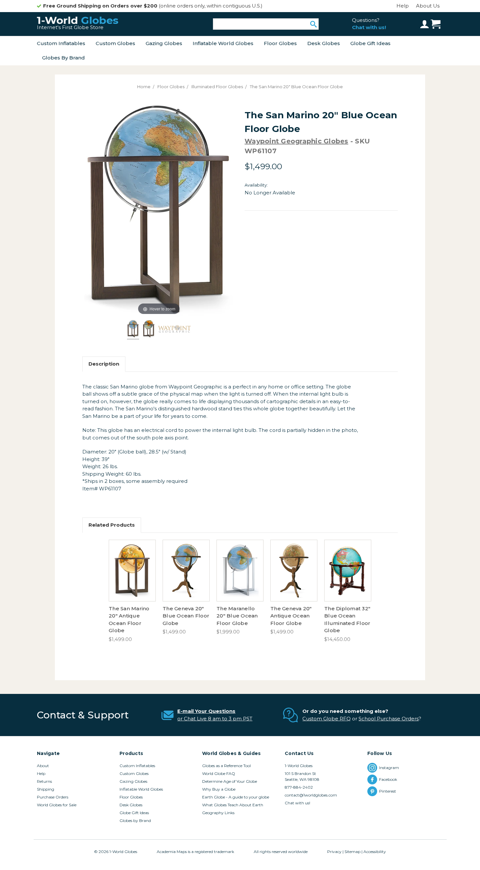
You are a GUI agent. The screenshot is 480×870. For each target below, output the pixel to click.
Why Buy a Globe (218, 789)
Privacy (334, 851)
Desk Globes (323, 43)
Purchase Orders (52, 797)
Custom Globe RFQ (326, 718)
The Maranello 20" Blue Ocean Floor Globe (237, 615)
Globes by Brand (63, 58)
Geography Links (218, 812)
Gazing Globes (164, 43)
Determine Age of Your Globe (229, 781)
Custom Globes (115, 43)
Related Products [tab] (111, 525)
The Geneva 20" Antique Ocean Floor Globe (291, 615)
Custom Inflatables (61, 43)
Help (402, 6)
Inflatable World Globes (223, 43)
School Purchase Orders (389, 718)
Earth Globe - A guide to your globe (235, 797)
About (43, 765)
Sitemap (352, 851)
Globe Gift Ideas (370, 43)
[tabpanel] (132, 591)
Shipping (45, 789)
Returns (44, 781)
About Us (428, 6)
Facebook (388, 779)
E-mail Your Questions (206, 711)
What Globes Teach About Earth (232, 804)
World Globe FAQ (218, 773)
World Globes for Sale (56, 804)
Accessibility (374, 851)
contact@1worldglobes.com (311, 795)
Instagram (389, 767)
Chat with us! (297, 802)
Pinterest (388, 791)
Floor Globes (280, 43)
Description (103, 364)
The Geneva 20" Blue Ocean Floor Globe (186, 615)
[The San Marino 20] (133, 329)
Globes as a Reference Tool (226, 765)
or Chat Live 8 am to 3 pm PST (214, 718)
